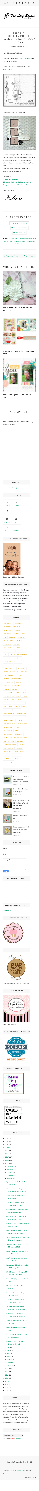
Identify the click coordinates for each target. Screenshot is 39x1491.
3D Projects (7, 626)
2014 (7, 1369)
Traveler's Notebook (10, 744)
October (9, 1172)
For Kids (6, 678)
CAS (13, 651)
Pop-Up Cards (7, 717)
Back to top (30, 1477)
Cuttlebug (13, 658)
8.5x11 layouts (8, 630)
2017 (7, 1157)
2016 (7, 1160)
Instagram (7, 522)
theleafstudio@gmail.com (16, 488)
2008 (7, 1387)
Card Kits (19, 651)
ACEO (23, 633)
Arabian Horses (8, 640)
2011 (7, 1378)
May (8, 1353)
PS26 (10, 241)
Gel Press (6, 685)
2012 (7, 1375)
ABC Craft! (16, 633)
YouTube (16, 522)
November (10, 1169)
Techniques (20, 741)
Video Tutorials (8, 748)
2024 (7, 1138)
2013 (7, 1372)
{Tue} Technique (8, 762)
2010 (7, 1381)
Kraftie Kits (15, 696)
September (10, 1175)
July (8, 1347)
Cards (5, 654)
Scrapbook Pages (22, 723)
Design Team (7, 661)
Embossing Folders (9, 668)
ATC (5, 637)
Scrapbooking (30, 241)
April (8, 1356)
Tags (12, 741)
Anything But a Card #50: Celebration (16, 185)
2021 (7, 1144)
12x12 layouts (8, 623)
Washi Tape (19, 748)
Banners (16, 644)
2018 (7, 1154)
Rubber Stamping (9, 720)
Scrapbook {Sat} (8, 727)
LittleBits (24, 696)
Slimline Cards (8, 734)
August (9, 1179)
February (10, 1362)
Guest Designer (16, 685)
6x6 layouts (16, 626)
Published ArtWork (19, 717)
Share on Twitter (21, 228)
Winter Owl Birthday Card (20, 817)
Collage (12, 654)
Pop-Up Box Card (21, 713)
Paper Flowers (8, 706)
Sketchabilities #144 (11, 179)
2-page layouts (19, 623)
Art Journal (7, 644)
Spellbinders (18, 734)
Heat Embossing (8, 692)
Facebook (7, 514)
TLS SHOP (7, 505)
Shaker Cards (8, 730)
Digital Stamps (8, 665)
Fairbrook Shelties (9, 671)
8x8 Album (18, 630)
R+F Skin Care (16, 530)
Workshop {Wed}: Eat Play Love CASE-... (18, 352)
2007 (7, 1390)
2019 (7, 1151)
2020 (7, 1148)
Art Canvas (19, 640)
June (8, 1350)
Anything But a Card (15, 238)
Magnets (6, 699)
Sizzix (16, 730)
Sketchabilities (7, 69)
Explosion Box (21, 668)
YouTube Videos (16, 755)
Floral (20, 675)
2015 (7, 1163)
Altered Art (21, 637)
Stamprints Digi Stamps (20, 737)
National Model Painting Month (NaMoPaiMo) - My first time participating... (21, 804)
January (9, 1366)
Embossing (18, 665)
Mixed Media (7, 703)
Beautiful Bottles (9, 647)
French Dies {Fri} (16, 678)
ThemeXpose (20, 1470)
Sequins (18, 727)
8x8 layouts (7, 633)
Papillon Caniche (20, 706)
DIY (20, 658)
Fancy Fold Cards (22, 671)
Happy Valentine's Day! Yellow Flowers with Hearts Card (21, 829)
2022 (7, 1141)
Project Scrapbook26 (25, 58)
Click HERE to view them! (11, 911)
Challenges (26, 238)
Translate (18, 1439)
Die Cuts (16, 661)
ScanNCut (19, 720)
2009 (7, 1384)
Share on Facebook (20, 223)
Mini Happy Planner (17, 699)
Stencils (6, 741)
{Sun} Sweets (7, 758)
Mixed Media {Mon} (19, 703)
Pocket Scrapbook (9, 713)
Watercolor (7, 751)
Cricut (6, 658)
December (10, 1166)
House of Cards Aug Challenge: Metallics (17, 182)
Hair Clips (6, 689)
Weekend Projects (19, 751)
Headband (15, 689)
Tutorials (21, 744)
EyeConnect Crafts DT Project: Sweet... (18, 308)
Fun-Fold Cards (8, 682)
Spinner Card (8, 737)
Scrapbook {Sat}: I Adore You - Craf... (18, 396)
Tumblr (7, 530)
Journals (6, 696)
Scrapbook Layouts (19, 241)
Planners (17, 710)
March (9, 1359)
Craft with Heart (22, 654)
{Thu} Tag (16, 758)
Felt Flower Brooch (9, 675)
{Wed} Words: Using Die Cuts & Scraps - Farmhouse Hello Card (21, 779)
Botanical (7, 651)
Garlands (18, 682)
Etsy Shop (16, 505)
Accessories (12, 637)
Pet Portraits (7, 710)
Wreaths (6, 755)
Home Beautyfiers (21, 692)
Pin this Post (21, 232)
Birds (18, 647)
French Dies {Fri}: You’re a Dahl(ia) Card (21, 790)
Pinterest (16, 514)
